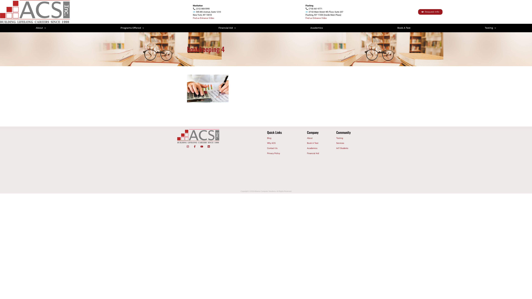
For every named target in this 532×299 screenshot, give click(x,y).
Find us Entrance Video (203, 18)
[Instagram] (188, 147)
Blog (269, 138)
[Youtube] (202, 147)
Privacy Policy (273, 153)
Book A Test (403, 28)
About (39, 28)
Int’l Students (342, 148)
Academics (316, 28)
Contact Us (272, 148)
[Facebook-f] (195, 147)
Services (340, 143)
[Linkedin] (209, 147)
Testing (489, 28)
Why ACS (271, 143)
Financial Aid (225, 28)
